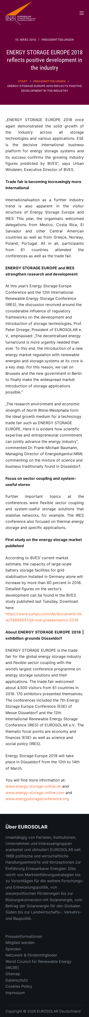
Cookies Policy (18, 986)
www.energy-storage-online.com (34, 792)
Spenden (13, 949)
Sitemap (12, 973)
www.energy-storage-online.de (33, 786)
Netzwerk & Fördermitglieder (31, 955)
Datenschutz (16, 980)
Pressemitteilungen (58, 39)
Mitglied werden (19, 942)
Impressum (15, 992)
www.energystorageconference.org (37, 798)
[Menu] (82, 13)
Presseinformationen (23, 936)
